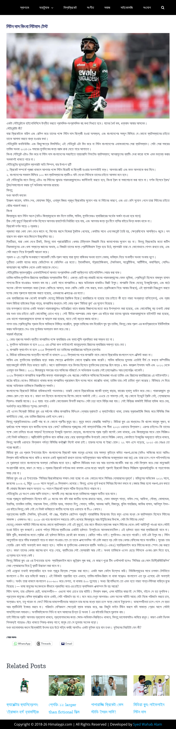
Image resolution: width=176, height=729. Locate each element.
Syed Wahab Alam (147, 724)
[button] (163, 7)
